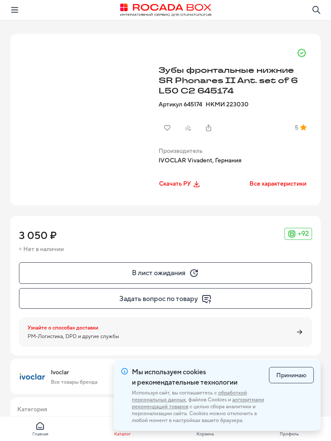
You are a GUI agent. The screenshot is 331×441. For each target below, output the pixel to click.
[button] (83, 107)
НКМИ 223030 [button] (227, 104)
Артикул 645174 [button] (180, 104)
